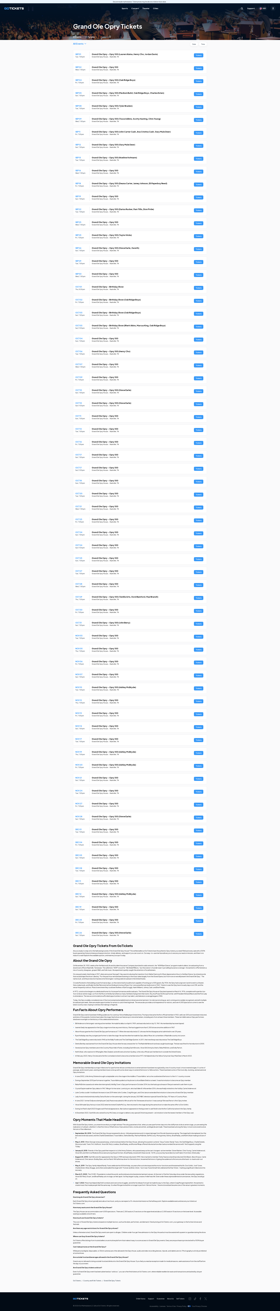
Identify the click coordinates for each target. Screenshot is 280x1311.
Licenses (162, 1306)
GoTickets (77, 1281)
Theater (146, 8)
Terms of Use (171, 1306)
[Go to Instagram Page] (190, 1298)
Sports (125, 8)
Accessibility (154, 1306)
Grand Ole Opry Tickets (112, 1281)
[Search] (242, 8)
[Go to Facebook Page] (200, 1298)
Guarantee (160, 1299)
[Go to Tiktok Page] (195, 1298)
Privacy (182, 1306)
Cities (155, 8)
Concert (135, 8)
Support (251, 8)
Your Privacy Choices (199, 1306)
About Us (170, 1299)
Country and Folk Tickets (92, 1281)
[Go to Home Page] (14, 8)
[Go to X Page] (205, 1298)
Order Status (140, 1299)
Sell (180, 1299)
